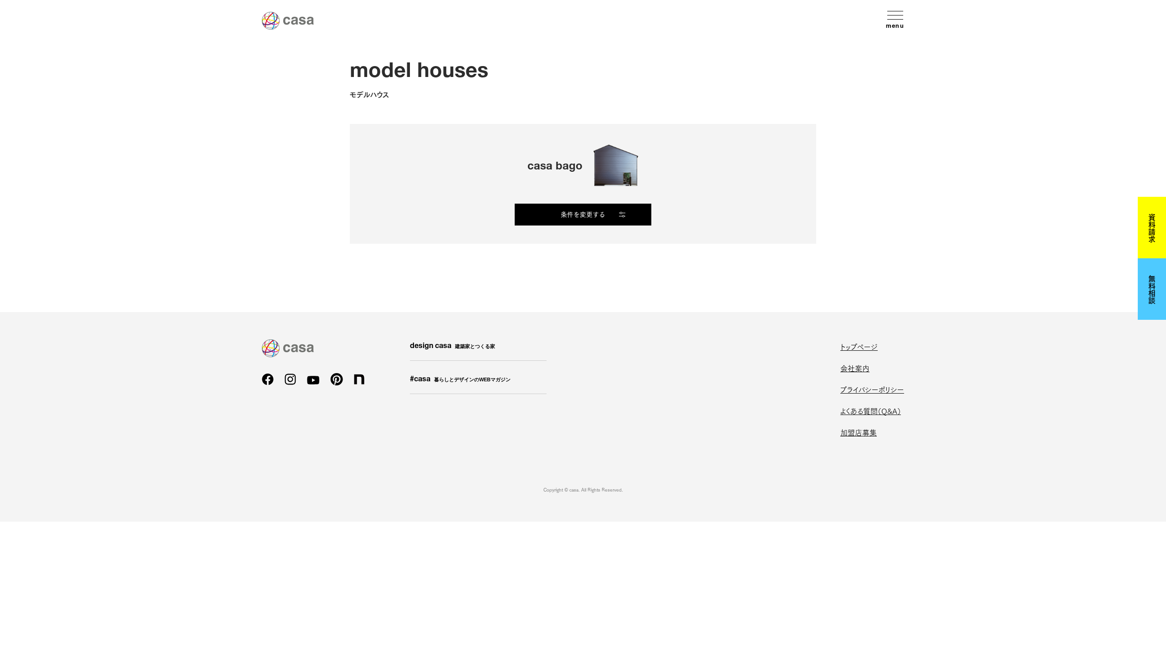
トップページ (859, 346)
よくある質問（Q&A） (870, 410)
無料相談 (1151, 289)
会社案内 (854, 368)
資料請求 (1151, 227)
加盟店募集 (858, 432)
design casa (452, 346)
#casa (460, 380)
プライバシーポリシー (872, 389)
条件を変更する (583, 214)
